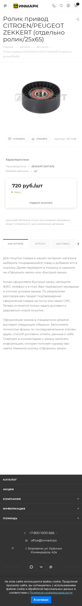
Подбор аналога (41, 203)
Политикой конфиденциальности (51, 592)
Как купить (15, 243)
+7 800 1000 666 (41, 533)
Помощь (10, 518)
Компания (12, 498)
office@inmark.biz (44, 540)
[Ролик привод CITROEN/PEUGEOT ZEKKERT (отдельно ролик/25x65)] (41, 97)
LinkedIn (31, 567)
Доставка (63, 243)
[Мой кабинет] (68, 6)
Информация (14, 508)
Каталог (10, 479)
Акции (8, 489)
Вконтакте (41, 567)
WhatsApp (51, 567)
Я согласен (41, 599)
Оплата (40, 243)
